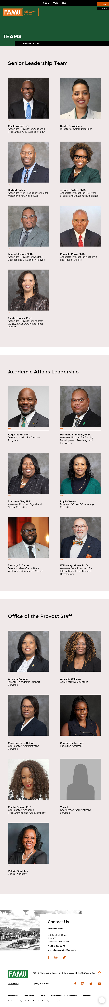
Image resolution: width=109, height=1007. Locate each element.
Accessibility (72, 995)
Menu (104, 4)
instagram (55, 957)
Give (64, 3)
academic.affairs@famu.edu (63, 950)
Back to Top (89, 973)
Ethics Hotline (56, 995)
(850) (57, 946)
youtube (99, 984)
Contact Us (13, 984)
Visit (55, 3)
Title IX (42, 995)
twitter (64, 957)
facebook (48, 957)
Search (104, 8)
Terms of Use (13, 995)
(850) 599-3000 (41, 984)
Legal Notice (29, 995)
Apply (46, 3)
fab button (102, 1000)
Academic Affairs (31, 43)
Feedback (87, 995)
